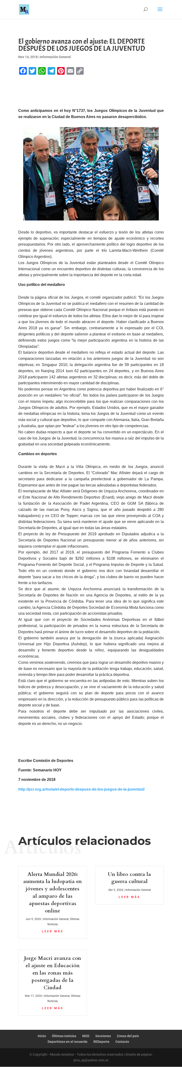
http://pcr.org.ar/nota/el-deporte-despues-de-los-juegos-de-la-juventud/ (81, 789)
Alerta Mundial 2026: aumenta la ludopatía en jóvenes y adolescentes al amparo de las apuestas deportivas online (52, 892)
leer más (52, 931)
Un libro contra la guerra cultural (129, 878)
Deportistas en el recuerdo (67, 1042)
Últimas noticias (64, 1036)
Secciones (103, 1036)
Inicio (42, 1036)
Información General (55, 57)
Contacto (122, 1042)
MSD (85, 1036)
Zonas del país (128, 1036)
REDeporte (101, 1042)
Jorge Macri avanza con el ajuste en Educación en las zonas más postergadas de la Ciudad (52, 973)
